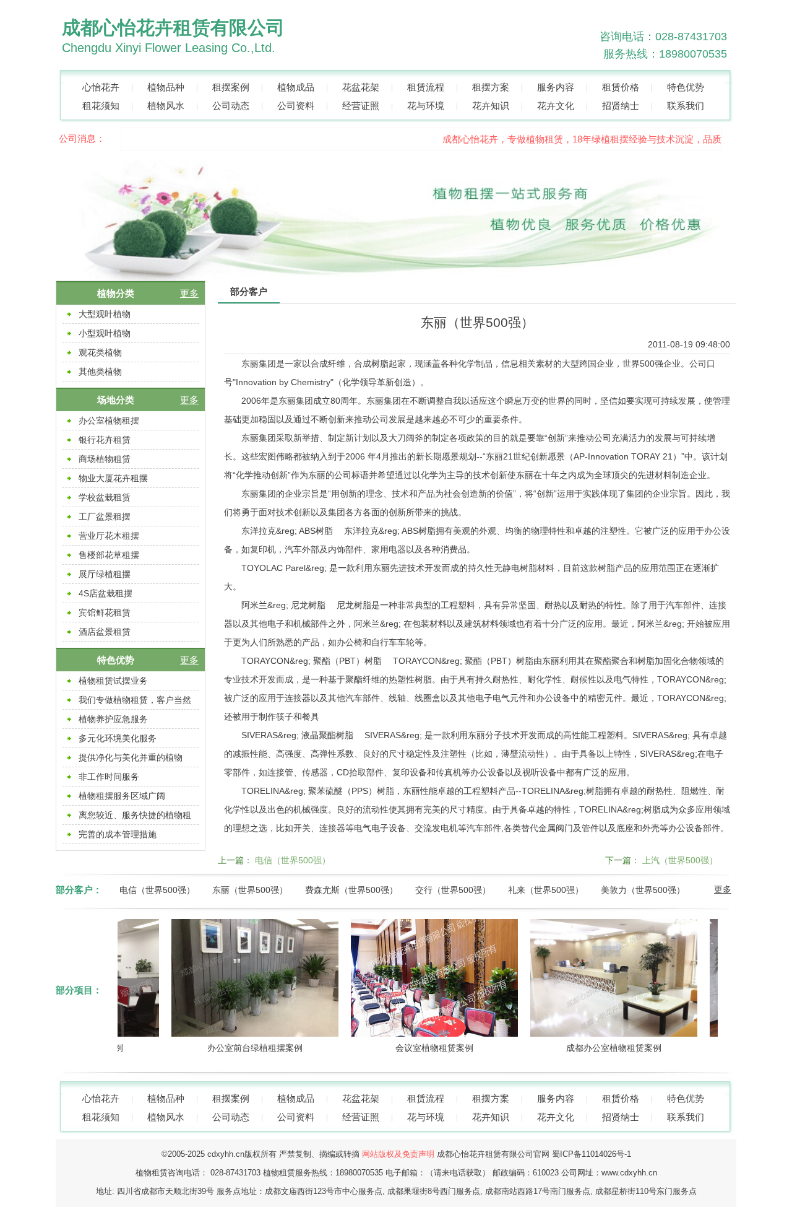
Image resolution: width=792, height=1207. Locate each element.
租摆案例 (230, 87)
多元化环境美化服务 (118, 738)
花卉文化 (555, 105)
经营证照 (360, 105)
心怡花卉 (100, 87)
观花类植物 (100, 352)
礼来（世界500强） (545, 890)
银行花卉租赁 (105, 440)
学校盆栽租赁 (105, 497)
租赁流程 (425, 87)
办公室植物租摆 (109, 420)
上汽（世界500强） (680, 860)
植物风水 (165, 105)
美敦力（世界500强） (643, 890)
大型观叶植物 (105, 314)
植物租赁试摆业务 (113, 681)
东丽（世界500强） (250, 890)
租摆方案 (490, 87)
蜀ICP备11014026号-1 (591, 1154)
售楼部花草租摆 (109, 555)
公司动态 (230, 105)
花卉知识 (490, 105)
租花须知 (100, 105)
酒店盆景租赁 (105, 632)
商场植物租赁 (105, 459)
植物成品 (295, 87)
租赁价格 (620, 87)
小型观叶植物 (105, 333)
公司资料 (295, 105)
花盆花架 (360, 87)
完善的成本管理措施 (118, 834)
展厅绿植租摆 (105, 574)
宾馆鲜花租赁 (105, 612)
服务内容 (555, 87)
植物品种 (165, 87)
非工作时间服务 (109, 777)
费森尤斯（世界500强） (351, 890)
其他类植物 (100, 372)
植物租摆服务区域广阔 (122, 796)
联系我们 (685, 105)
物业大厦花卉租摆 (113, 478)
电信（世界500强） (292, 860)
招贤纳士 (620, 105)
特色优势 (685, 87)
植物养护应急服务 (113, 719)
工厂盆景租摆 (105, 516)
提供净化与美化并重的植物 (131, 757)
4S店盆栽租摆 (105, 593)
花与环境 (425, 105)
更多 (189, 293)
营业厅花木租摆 (109, 536)
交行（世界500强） (453, 890)
